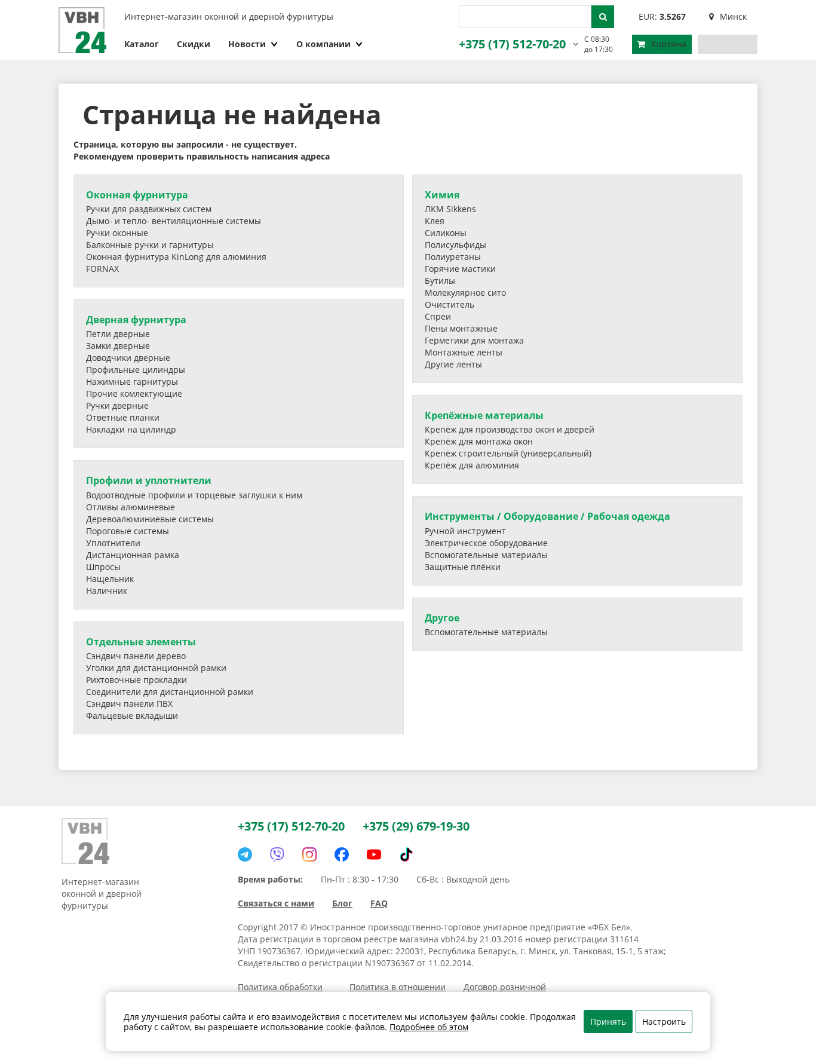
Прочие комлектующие (134, 393)
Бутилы (440, 280)
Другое (442, 617)
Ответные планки (122, 417)
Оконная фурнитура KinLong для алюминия (176, 256)
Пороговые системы (127, 531)
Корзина (668, 44)
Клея (434, 220)
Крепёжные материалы (484, 415)
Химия (442, 194)
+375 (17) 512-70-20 (512, 44)
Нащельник (110, 578)
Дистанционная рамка (132, 554)
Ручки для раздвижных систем (148, 209)
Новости (247, 44)
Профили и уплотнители (148, 480)
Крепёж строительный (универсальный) (508, 453)
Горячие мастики (460, 268)
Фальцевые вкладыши (132, 715)
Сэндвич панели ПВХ (129, 703)
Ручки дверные (117, 405)
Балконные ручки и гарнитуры (150, 244)
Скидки (193, 44)
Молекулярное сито (465, 292)
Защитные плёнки (463, 566)
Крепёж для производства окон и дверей (509, 429)
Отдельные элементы (141, 641)
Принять (608, 1021)
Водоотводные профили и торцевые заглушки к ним (194, 495)
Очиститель (449, 304)
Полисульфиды (455, 244)
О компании (323, 44)
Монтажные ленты (463, 352)
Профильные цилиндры (135, 369)
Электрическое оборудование (486, 543)
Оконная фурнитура (137, 194)
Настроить (664, 1021)
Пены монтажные (461, 328)
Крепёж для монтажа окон (479, 441)
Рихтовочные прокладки (136, 679)
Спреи (438, 316)
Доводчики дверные (128, 357)
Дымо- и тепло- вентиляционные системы (173, 220)
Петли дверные (118, 333)
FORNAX (102, 268)
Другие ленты (453, 364)
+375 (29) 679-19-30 (416, 826)
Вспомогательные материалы (486, 554)
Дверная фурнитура (136, 319)
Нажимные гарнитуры (132, 381)
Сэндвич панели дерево (136, 655)
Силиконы (446, 232)
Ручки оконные (117, 232)
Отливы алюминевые (130, 507)
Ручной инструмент (465, 531)
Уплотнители (113, 543)
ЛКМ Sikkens (450, 209)
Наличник (106, 590)
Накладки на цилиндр (131, 429)
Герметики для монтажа (474, 340)
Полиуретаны (453, 256)
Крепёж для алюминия (472, 465)
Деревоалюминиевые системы (150, 519)
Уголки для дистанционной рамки (156, 667)
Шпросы (103, 566)
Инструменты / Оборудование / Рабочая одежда (547, 516)
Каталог (141, 44)
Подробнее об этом (428, 1027)
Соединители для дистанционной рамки (169, 691)
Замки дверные (118, 345)
